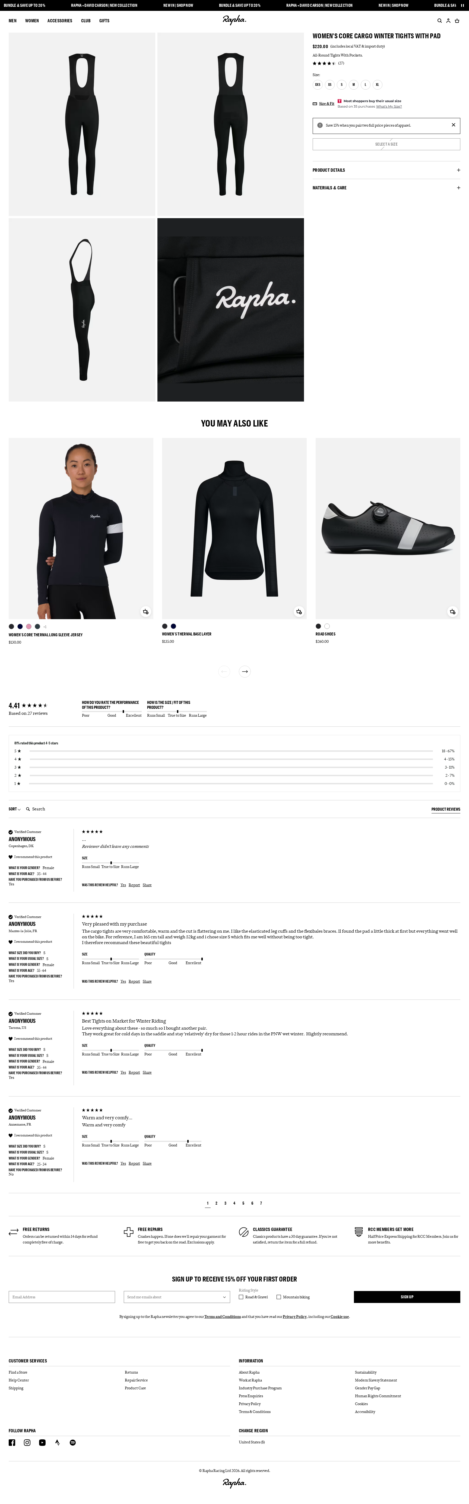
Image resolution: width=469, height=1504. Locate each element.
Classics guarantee (272, 1229)
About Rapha (249, 1372)
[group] (44, 705)
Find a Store (18, 1372)
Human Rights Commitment (378, 1396)
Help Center (19, 1380)
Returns (131, 1372)
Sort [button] (13, 809)
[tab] (446, 810)
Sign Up (407, 1297)
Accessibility (365, 1411)
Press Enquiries (251, 1396)
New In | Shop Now (178, 5)
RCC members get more (391, 1229)
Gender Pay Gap (367, 1388)
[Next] (245, 672)
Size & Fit (326, 103)
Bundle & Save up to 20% (24, 5)
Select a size (386, 144)
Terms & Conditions (255, 1411)
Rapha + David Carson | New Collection (104, 5)
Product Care (135, 1388)
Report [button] (134, 885)
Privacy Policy (295, 1316)
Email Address (23, 1297)
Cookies (361, 1404)
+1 (44, 627)
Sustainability (365, 1372)
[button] (208, 1204)
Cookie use (340, 1316)
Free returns (36, 1229)
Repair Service (136, 1380)
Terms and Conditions (222, 1316)
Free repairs (150, 1229)
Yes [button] (123, 885)
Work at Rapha (250, 1380)
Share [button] (147, 885)
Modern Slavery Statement (376, 1380)
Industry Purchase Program (260, 1388)
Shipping (16, 1388)
